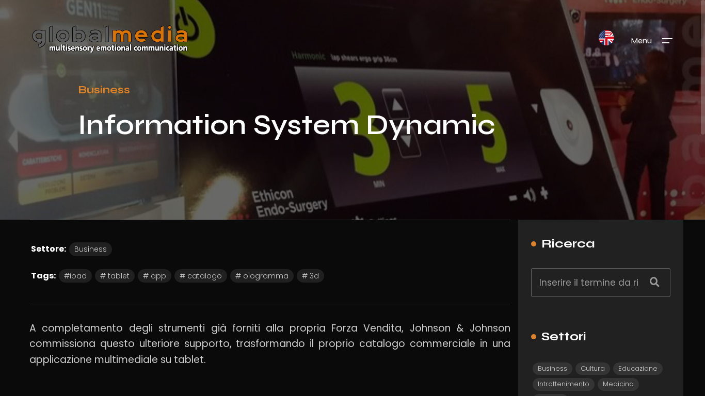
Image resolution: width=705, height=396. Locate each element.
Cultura (593, 368)
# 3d (310, 276)
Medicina (618, 384)
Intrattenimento (563, 384)
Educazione (638, 368)
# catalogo (201, 276)
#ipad (75, 276)
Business (104, 89)
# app (154, 276)
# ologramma (262, 276)
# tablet (115, 276)
